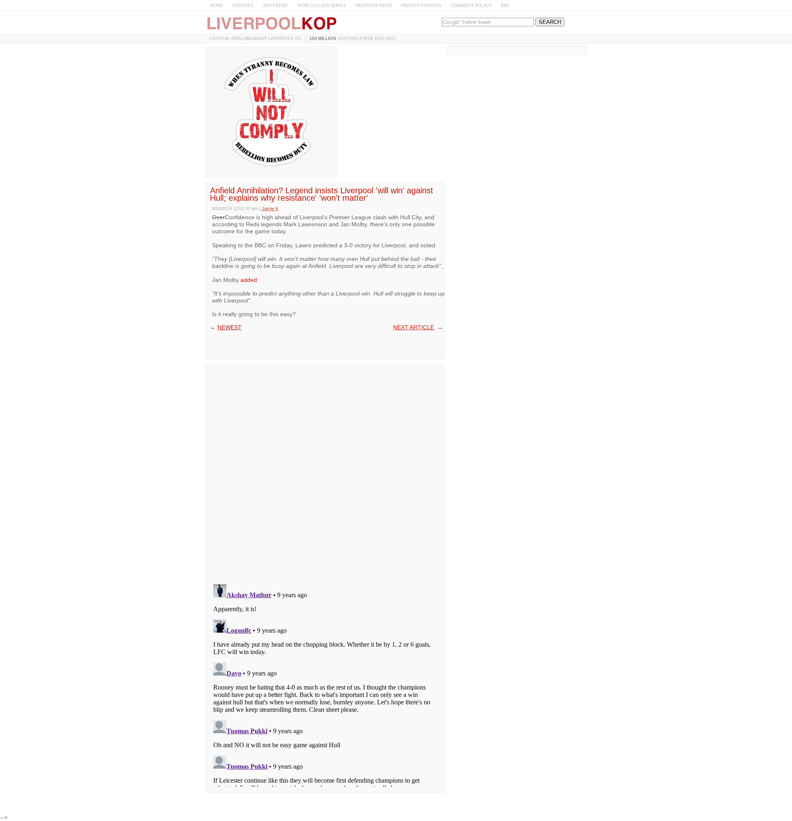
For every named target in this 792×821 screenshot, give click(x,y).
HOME (217, 5)
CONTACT (243, 5)
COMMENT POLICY (471, 5)
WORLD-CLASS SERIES (321, 5)
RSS (505, 5)
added (248, 280)
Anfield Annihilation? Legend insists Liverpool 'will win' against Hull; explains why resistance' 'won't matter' (321, 194)
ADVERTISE (275, 5)
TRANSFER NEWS (373, 5)
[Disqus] (325, 471)
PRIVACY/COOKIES (421, 5)
